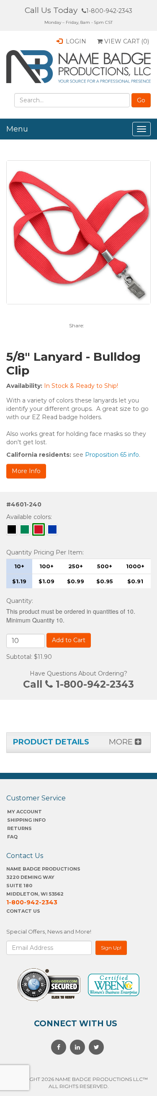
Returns (19, 828)
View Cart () (126, 41)
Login (75, 41)
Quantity (19, 601)
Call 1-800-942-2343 (78, 684)
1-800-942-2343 (109, 11)
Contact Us (23, 911)
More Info (26, 471)
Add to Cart (68, 640)
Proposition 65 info (112, 454)
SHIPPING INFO (26, 820)
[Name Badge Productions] (78, 66)
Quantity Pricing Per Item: (45, 552)
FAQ (12, 837)
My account (24, 812)
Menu (17, 129)
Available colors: (29, 517)
